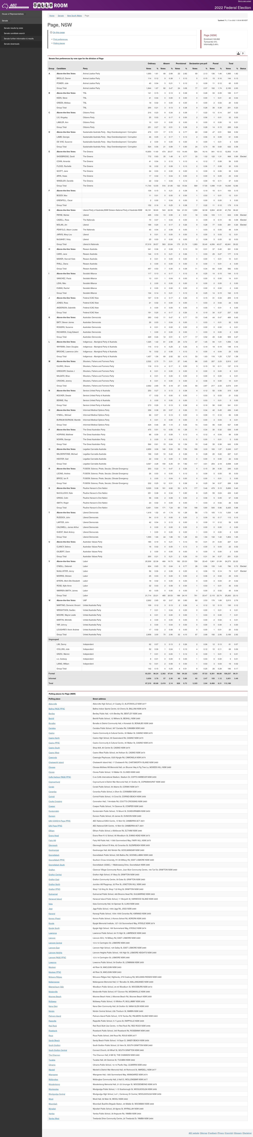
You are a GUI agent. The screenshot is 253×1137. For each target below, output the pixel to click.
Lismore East (54, 947)
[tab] (122, 32)
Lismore (52, 938)
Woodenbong (54, 1084)
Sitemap (203, 1133)
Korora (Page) (54, 918)
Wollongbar (53, 1079)
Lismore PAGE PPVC (57, 957)
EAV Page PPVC (55, 825)
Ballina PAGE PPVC (57, 708)
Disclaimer (247, 1133)
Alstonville (53, 703)
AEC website (194, 1133)
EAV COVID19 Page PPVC (59, 821)
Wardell (52, 1069)
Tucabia (52, 1060)
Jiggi (50, 908)
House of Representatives (13, 14)
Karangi (52, 913)
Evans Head (54, 835)
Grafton (52, 869)
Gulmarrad (53, 894)
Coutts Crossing (55, 801)
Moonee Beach (55, 996)
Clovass (52, 767)
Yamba (51, 1113)
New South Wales (74, 15)
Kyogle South (54, 928)
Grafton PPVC (54, 889)
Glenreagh (53, 845)
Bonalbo (52, 723)
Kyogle (51, 923)
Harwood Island (55, 899)
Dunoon (52, 816)
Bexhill (51, 718)
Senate (5, 20)
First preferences (60, 39)
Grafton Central (55, 874)
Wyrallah (52, 1108)
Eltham (51, 830)
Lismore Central (55, 942)
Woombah (53, 1103)
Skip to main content (244, 1)
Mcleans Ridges (55, 977)
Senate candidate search (14, 33)
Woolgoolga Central (57, 1094)
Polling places (59, 43)
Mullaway (52, 1001)
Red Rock (53, 1025)
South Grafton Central (58, 1050)
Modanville (53, 991)
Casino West (54, 752)
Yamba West (54, 1118)
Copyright (229, 1133)
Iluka (51, 903)
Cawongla (53, 757)
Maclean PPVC (55, 972)
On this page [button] (59, 32)
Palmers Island (55, 1016)
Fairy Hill (52, 840)
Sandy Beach (54, 1040)
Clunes (51, 772)
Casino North (54, 738)
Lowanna (52, 962)
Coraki (51, 786)
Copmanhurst (54, 782)
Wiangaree (53, 1074)
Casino (51, 733)
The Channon (54, 1055)
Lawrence (53, 933)
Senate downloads (11, 43)
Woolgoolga (54, 1089)
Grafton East (54, 879)
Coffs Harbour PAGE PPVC (60, 777)
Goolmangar (54, 850)
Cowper (52, 806)
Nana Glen (53, 1006)
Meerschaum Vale (56, 986)
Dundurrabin (54, 811)
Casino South (54, 747)
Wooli (51, 1099)
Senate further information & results (19, 38)
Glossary (238, 1133)
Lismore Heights (55, 952)
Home (51, 15)
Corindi (52, 796)
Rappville (52, 1021)
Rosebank (53, 1030)
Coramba (52, 791)
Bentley (52, 713)
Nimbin (51, 1011)
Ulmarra (52, 1064)
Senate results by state (13, 28)
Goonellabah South (57, 864)
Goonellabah (54, 855)
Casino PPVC (54, 742)
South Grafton (54, 1045)
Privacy (221, 1133)
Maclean (52, 967)
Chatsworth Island (56, 762)
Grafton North (54, 884)
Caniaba (52, 728)
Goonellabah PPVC (57, 860)
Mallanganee (54, 982)
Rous (51, 1035)
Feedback (212, 1133)
